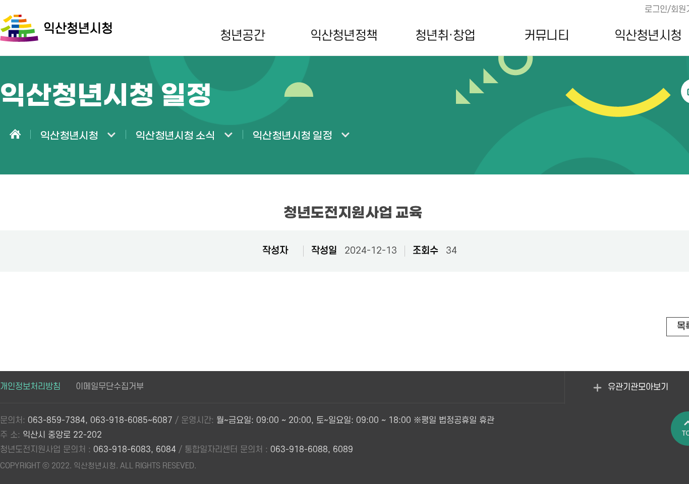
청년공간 (242, 36)
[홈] (15, 135)
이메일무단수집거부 (110, 386)
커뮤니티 (546, 36)
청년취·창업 (445, 36)
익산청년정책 (343, 36)
